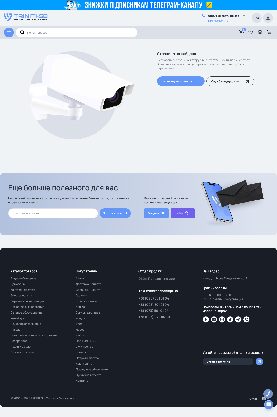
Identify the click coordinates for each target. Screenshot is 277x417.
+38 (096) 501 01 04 (153, 298)
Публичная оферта (88, 375)
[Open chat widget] (268, 404)
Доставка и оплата (88, 284)
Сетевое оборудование (26, 312)
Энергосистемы (21, 295)
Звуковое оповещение (26, 324)
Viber (180, 213)
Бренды (81, 352)
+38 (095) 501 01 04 (153, 304)
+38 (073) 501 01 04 (153, 310)
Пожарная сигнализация (27, 307)
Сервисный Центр (88, 290)
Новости (81, 329)
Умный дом (18, 318)
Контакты (82, 381)
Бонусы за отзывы (88, 312)
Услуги (80, 318)
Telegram (153, 213)
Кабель (15, 329)
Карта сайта (84, 363)
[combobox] (76, 32)
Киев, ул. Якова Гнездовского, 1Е (225, 278)
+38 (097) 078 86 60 (154, 317)
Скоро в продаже (22, 352)
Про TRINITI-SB (86, 341)
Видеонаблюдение (23, 278)
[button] (250, 32)
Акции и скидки (21, 346)
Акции (80, 278)
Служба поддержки (225, 81)
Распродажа (19, 341)
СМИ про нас (84, 346)
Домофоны (18, 284)
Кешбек (81, 307)
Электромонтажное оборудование (34, 335)
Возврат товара (86, 301)
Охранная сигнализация (27, 301)
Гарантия (82, 295)
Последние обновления (92, 369)
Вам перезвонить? (218, 20)
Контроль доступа (23, 290)
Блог (79, 324)
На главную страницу (176, 81)
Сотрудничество (87, 358)
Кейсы (80, 335)
